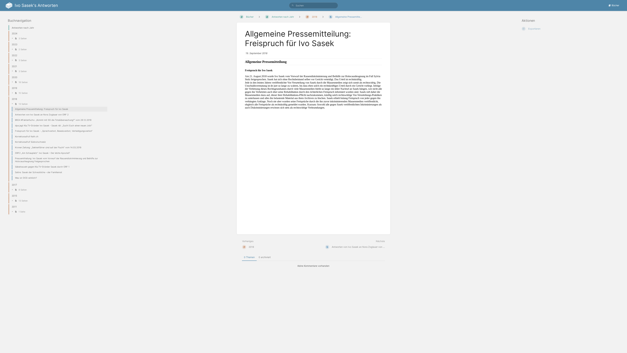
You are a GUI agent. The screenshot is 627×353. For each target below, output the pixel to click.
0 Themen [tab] (249, 257)
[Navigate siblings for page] (323, 17)
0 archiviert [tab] (265, 257)
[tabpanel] (313, 266)
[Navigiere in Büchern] (259, 17)
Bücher (615, 5)
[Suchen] (293, 5)
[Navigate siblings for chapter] (300, 17)
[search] (313, 5)
